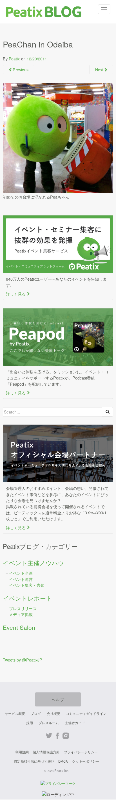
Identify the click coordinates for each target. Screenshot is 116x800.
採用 (29, 723)
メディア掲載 (21, 614)
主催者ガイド (75, 723)
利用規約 (22, 752)
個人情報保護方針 (46, 752)
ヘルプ (58, 699)
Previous (20, 69)
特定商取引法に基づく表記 (34, 761)
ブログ (36, 713)
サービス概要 (15, 713)
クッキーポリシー (85, 761)
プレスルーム (49, 723)
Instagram (65, 735)
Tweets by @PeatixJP (22, 660)
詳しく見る (18, 294)
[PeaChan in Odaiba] (58, 137)
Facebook (57, 735)
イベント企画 (21, 573)
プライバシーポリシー (81, 752)
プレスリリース (23, 608)
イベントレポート (27, 598)
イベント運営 (21, 579)
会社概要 (53, 713)
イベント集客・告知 (26, 585)
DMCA (63, 761)
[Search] (107, 412)
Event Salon (19, 627)
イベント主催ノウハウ (33, 562)
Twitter (48, 735)
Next (99, 69)
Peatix (14, 59)
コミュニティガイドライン (86, 713)
